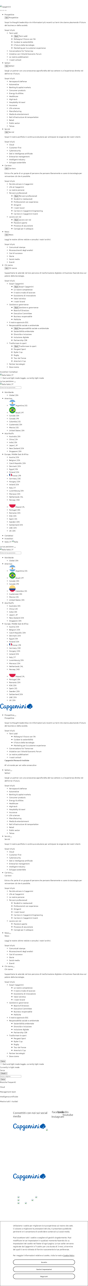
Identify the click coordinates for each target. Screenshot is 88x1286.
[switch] (1, 378)
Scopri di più (10, 30)
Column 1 (21, 1211)
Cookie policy (22, 1167)
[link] (22, 6)
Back (16, 36)
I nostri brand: (18, 1193)
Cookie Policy (68, 1255)
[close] (3, 10)
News (11, 234)
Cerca (3, 1061)
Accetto (44, 1262)
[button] (11, 541)
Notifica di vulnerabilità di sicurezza (30, 1161)
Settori (11, 65)
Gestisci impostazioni (44, 1269)
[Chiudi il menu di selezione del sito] (15, 547)
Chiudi (4, 1073)
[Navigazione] (6, 10)
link (7, 18)
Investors (21, 1149)
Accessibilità (22, 1155)
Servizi (11, 132)
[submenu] (15, 715)
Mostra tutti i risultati (9, 1101)
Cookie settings (23, 1164)
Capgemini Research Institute (17, 760)
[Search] (1, 10)
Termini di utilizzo (24, 1152)
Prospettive (13, 17)
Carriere (12, 168)
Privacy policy (22, 1158)
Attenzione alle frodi (25, 1170)
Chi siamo (13, 268)
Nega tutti (44, 1276)
